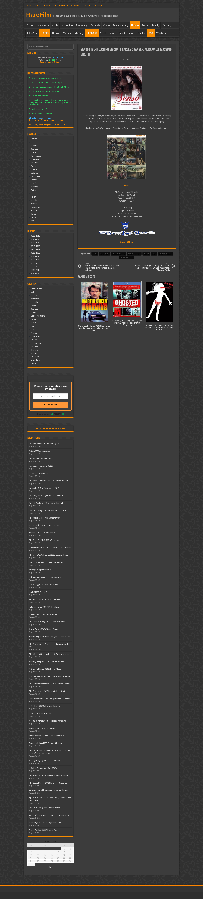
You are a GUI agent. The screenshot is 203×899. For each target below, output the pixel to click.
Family (155, 25)
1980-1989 (35, 260)
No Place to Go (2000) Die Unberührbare (46, 562)
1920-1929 (35, 239)
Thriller (142, 33)
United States (36, 288)
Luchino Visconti (165, 254)
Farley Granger (134, 254)
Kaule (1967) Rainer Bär (39, 592)
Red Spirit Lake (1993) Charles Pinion (44, 808)
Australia (34, 302)
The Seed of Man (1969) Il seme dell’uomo (47, 622)
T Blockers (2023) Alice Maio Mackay (44, 706)
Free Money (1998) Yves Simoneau (43, 614)
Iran (32, 329)
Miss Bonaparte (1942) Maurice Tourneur (46, 736)
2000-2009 (35, 266)
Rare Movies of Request (93, 5)
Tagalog (34, 186)
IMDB (126, 185)
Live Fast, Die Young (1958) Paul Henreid (46, 495)
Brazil (33, 306)
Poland (34, 340)
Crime (106, 25)
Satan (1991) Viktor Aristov (40, 451)
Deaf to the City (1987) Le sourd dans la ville (47, 510)
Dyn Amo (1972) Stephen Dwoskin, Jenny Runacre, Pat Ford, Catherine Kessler (159, 327)
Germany (35, 309)
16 (70, 855)
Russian (34, 210)
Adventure (43, 25)
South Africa (36, 343)
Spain (33, 323)
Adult (55, 25)
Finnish (34, 180)
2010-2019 (35, 270)
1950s (95, 254)
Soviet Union (36, 357)
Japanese (35, 159)
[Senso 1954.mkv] (127, 157)
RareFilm (39, 14)
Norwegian (35, 207)
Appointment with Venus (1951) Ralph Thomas (48, 790)
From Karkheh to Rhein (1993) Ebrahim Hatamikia (49, 698)
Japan (33, 312)
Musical (67, 33)
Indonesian (36, 173)
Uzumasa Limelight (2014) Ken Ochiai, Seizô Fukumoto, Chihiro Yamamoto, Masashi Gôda (152, 266)
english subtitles (118, 254)
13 (52, 855)
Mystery (79, 33)
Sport (131, 33)
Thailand (34, 350)
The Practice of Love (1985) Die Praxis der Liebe (49, 481)
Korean (34, 204)
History (45, 32)
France (34, 295)
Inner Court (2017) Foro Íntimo (42, 533)
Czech (33, 193)
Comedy (95, 25)
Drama (135, 25)
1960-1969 (35, 253)
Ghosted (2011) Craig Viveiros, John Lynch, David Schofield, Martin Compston (127, 323)
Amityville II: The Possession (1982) (44, 488)
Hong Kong (35, 326)
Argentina (35, 299)
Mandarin (35, 200)
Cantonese (35, 176)
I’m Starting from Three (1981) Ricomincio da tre (49, 636)
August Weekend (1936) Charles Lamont (46, 503)
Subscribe (50, 404)
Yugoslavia (35, 360)
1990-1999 (35, 263)
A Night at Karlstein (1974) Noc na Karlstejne (47, 721)
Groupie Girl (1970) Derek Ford (42, 728)
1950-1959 (35, 249)
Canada (34, 319)
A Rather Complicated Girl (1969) (43, 768)
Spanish (34, 146)
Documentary (120, 25)
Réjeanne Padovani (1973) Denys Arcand (46, 577)
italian (146, 254)
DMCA (47, 5)
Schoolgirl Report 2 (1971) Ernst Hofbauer (46, 661)
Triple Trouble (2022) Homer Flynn (43, 830)
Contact (37, 5)
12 (45, 855)
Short (113, 33)
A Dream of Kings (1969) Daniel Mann (45, 669)
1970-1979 (35, 256)
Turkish (34, 214)
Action (30, 25)
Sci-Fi (103, 33)
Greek (33, 166)
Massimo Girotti (126, 257)
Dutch (33, 190)
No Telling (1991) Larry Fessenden (43, 585)
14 (58, 855)
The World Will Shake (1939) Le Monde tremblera (50, 775)
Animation (67, 25)
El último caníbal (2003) (39, 473)
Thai (33, 221)
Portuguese (36, 156)
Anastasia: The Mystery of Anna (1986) (45, 599)
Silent (122, 33)
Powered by (43, 414)
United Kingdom (38, 316)
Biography (81, 25)
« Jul (49, 867)
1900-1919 (35, 236)
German (34, 149)
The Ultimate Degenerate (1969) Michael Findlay (49, 684)
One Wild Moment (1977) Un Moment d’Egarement (50, 547)
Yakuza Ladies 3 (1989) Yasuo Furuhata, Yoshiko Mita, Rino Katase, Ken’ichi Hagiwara (102, 266)
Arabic (33, 183)
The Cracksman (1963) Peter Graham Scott (47, 691)
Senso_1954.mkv (127, 242)
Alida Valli (104, 254)
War (151, 32)
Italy (154, 254)
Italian (33, 152)
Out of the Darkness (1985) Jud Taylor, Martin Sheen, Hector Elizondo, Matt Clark (94, 328)
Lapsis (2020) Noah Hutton (40, 713)
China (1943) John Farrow (40, 570)
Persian (34, 217)
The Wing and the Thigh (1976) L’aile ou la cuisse (49, 654)
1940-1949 (35, 246)
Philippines (35, 336)
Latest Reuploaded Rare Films (66, 5)
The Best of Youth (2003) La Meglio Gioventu (48, 783)
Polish (33, 197)
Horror (56, 33)
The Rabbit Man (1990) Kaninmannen (44, 518)
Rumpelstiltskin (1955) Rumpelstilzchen (45, 743)
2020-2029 (35, 273)
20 (52, 858)
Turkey (34, 353)
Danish (34, 169)
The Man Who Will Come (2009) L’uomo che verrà (49, 555)
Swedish (34, 163)
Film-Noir (32, 33)
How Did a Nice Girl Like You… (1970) (44, 444)
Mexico (34, 333)
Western (161, 33)
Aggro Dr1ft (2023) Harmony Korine (44, 525)
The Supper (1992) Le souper (41, 458)
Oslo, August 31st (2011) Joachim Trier (45, 823)
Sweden (34, 346)
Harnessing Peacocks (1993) (41, 466)
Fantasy (166, 25)
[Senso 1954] (127, 88)
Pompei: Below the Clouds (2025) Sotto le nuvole (49, 676)
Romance (92, 32)
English (34, 139)
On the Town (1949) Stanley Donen (43, 629)
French (34, 142)
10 (31, 855)
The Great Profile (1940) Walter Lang (44, 540)
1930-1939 (35, 243)
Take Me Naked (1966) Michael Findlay (45, 607)
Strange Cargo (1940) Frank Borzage (44, 761)
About (28, 5)
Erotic (145, 25)
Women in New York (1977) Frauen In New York (49, 815)
